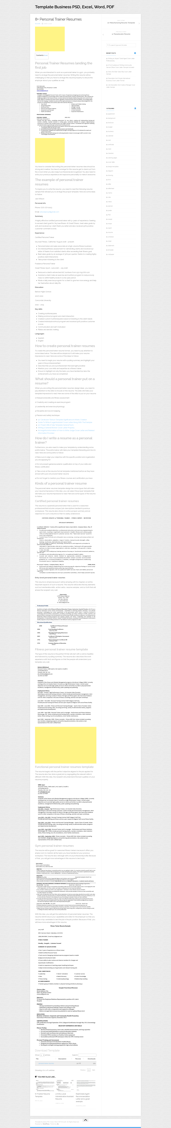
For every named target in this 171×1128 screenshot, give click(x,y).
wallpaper (111, 254)
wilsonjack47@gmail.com (49, 212)
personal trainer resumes (46, 1063)
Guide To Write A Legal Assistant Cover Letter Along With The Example (65, 422)
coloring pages (112, 158)
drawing (110, 175)
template (110, 250)
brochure (111, 122)
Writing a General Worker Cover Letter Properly (56, 428)
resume (37, 23)
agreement (111, 114)
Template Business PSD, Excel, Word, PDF (74, 6)
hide (45, 55)
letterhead (111, 188)
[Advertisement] (50, 39)
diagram (110, 171)
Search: (75, 1055)
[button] (55, 1059)
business (111, 131)
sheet (109, 241)
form (109, 179)
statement (111, 245)
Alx (58, 1124)
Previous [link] (83, 1070)
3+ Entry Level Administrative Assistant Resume (64, 1096)
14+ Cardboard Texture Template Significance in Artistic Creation (62, 420)
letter (109, 184)
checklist (110, 153)
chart (109, 149)
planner (110, 206)
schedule (111, 237)
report (110, 228)
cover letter (111, 162)
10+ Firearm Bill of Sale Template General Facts (56, 425)
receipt (110, 219)
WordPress (46, 1124)
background (111, 118)
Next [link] (93, 1070)
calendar (110, 136)
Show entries (42, 1055)
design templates (113, 166)
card (109, 140)
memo (110, 193)
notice (110, 201)
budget (110, 127)
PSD (109, 215)
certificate (111, 144)
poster (110, 210)
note (109, 197)
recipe (110, 223)
